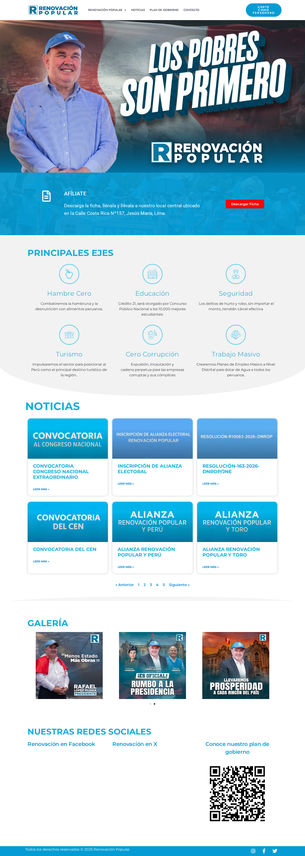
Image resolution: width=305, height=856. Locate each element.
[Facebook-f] (264, 851)
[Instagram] (253, 851)
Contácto (191, 10)
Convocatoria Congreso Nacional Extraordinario (61, 471)
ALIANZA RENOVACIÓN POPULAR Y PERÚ (146, 552)
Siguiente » (179, 585)
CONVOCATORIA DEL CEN (64, 549)
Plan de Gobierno (164, 10)
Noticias (138, 10)
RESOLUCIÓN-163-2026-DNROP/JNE (231, 468)
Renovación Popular (105, 10)
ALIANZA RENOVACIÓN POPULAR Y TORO (231, 552)
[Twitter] (275, 851)
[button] (150, 704)
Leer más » (41, 489)
